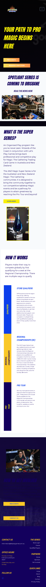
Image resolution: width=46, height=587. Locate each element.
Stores (38, 557)
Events (38, 545)
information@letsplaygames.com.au (13, 543)
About (38, 574)
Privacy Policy (35, 581)
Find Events (11, 60)
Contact (37, 579)
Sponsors (37, 559)
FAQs (38, 571)
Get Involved (36, 562)
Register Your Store (17, 65)
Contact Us (14, 518)
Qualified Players (35, 548)
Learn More (11, 201)
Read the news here (23, 91)
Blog (38, 576)
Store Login (36, 543)
